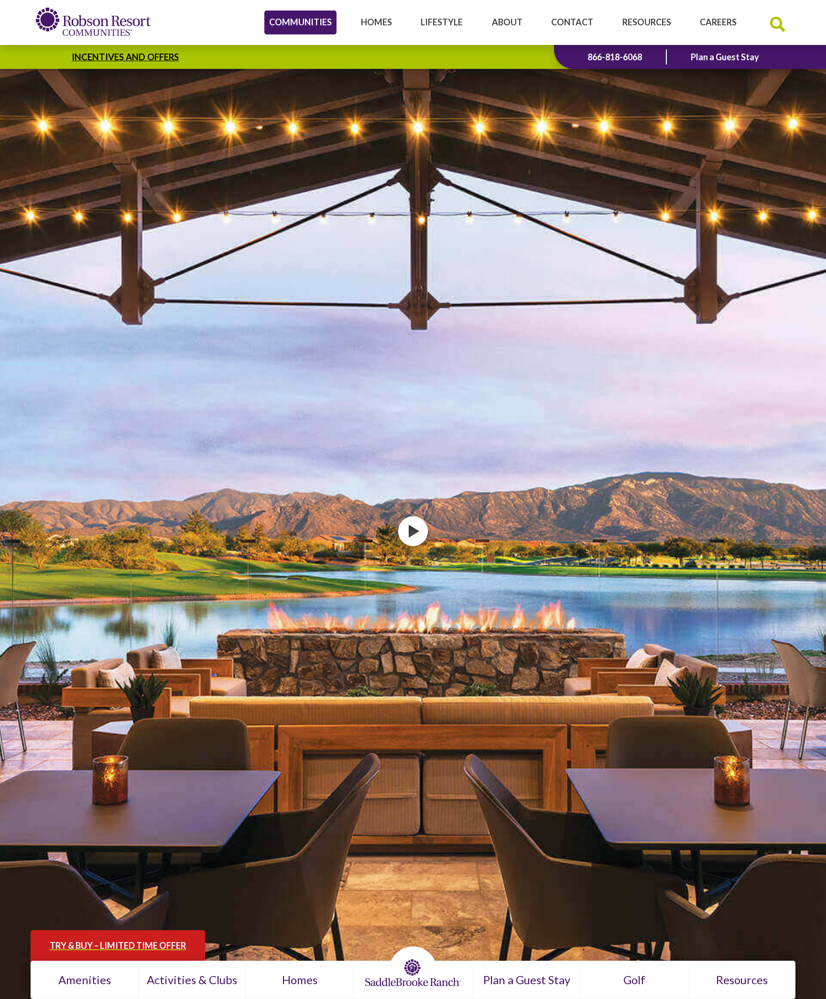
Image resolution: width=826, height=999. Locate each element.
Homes (376, 22)
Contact (572, 22)
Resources (646, 22)
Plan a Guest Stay (725, 57)
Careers (718, 22)
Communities (300, 22)
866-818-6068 (614, 57)
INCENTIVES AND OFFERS (125, 57)
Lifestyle (442, 22)
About (507, 22)
